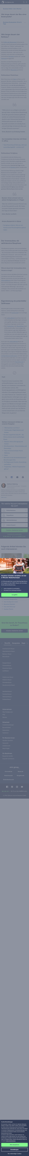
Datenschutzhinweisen (11, 1140)
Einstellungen (14, 1149)
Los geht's (14, 594)
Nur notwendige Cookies (14, 1153)
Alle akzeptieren (14, 1144)
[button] (27, 560)
